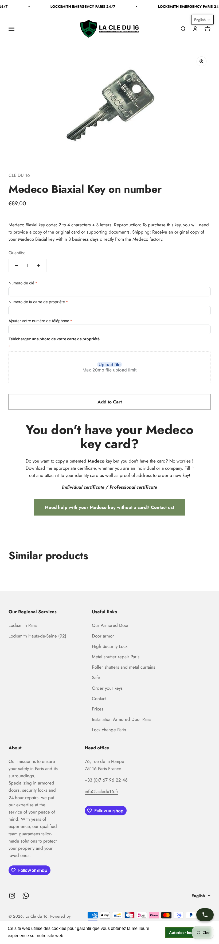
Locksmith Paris (23, 625)
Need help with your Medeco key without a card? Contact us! (109, 507)
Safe (96, 677)
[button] (202, 19)
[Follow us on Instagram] (12, 895)
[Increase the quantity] (38, 265)
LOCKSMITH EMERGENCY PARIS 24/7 (80, 6)
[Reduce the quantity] (16, 265)
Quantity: (17, 253)
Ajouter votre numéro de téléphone (40, 320)
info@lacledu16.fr (101, 791)
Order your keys (107, 688)
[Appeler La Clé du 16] (205, 914)
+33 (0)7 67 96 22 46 (106, 780)
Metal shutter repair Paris (115, 656)
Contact (99, 698)
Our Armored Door (110, 625)
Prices (97, 709)
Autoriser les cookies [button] (188, 932)
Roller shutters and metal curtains (123, 667)
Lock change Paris (109, 729)
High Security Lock (109, 646)
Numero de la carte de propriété (38, 302)
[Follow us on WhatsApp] (25, 895)
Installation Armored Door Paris (121, 719)
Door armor (103, 636)
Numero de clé (23, 283)
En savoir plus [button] (78, 935)
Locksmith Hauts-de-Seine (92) (37, 636)
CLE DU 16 (19, 175)
